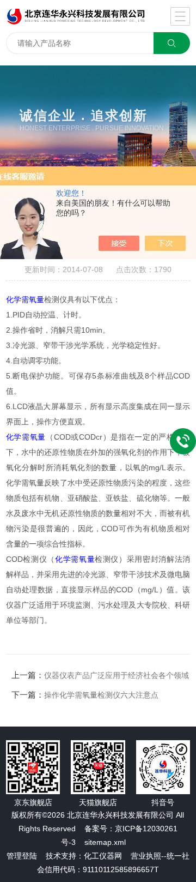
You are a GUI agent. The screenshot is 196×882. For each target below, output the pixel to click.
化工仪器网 (103, 855)
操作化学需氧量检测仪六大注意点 (101, 695)
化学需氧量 (25, 299)
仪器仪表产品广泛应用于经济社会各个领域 (116, 675)
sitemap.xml (105, 842)
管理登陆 (22, 855)
